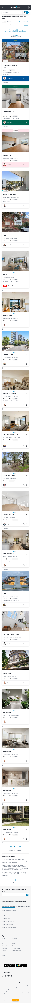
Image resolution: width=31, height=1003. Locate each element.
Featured (26, 25)
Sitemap (14, 945)
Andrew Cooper (10, 244)
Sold (3, 943)
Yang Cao (9, 524)
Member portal (15, 960)
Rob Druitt (9, 324)
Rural (3, 953)
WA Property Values (16, 950)
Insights (3, 955)
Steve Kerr (9, 682)
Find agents (4, 945)
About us (14, 943)
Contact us (14, 938)
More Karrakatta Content (8, 906)
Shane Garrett (9, 122)
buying (12, 859)
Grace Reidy (10, 285)
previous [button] (11, 847)
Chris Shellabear (10, 78)
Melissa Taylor (10, 445)
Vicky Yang (9, 164)
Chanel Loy (9, 643)
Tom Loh (8, 205)
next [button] (20, 847)
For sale (3, 938)
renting (16, 859)
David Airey (9, 485)
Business (4, 950)
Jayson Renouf (10, 604)
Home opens (4, 22)
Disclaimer (8, 1000)
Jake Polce (9, 404)
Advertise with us (16, 948)
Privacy (3, 1000)
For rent (3, 941)
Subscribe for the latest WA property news (14, 890)
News (13, 941)
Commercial (4, 948)
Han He (8, 363)
